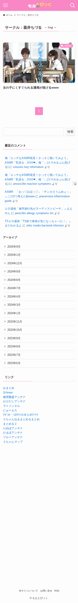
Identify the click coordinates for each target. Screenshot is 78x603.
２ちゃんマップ (13, 441)
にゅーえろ (10, 410)
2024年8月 (14, 280)
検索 (70, 131)
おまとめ (8, 388)
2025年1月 (14, 254)
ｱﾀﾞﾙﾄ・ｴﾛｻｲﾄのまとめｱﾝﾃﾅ (20, 414)
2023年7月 (14, 354)
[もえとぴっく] (39, 5)
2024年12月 (14, 263)
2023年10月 (14, 329)
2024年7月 (14, 288)
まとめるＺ (10, 423)
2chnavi (8, 392)
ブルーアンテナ (13, 437)
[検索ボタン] (72, 5)
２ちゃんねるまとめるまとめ (21, 419)
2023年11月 (14, 321)
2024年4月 (14, 296)
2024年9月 (14, 271)
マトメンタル (11, 405)
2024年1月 (14, 313)
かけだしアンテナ (14, 401)
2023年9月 (14, 338)
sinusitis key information (28, 167)
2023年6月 (14, 363)
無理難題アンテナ (14, 397)
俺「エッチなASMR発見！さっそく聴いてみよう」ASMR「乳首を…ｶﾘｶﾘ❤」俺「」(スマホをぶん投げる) (37, 162)
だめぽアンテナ (13, 428)
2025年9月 (14, 246)
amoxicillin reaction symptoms (32, 183)
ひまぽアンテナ (13, 432)
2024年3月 (14, 304)
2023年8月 (14, 346)
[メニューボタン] (5, 5)
